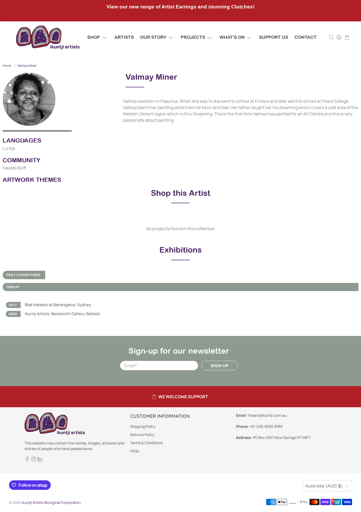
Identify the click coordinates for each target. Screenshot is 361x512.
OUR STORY (153, 37)
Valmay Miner (26, 65)
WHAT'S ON (232, 37)
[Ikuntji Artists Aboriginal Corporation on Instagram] (33, 460)
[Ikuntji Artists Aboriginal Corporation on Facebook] (27, 460)
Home (7, 65)
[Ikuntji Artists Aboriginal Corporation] (48, 37)
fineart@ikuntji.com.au (267, 415)
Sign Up (220, 365)
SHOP (93, 37)
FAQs (134, 450)
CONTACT (305, 37)
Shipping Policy (142, 426)
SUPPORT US (273, 37)
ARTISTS (124, 37)
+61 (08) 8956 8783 (266, 426)
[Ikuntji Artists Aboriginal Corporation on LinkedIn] (39, 460)
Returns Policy (142, 434)
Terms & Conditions (146, 442)
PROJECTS (193, 37)
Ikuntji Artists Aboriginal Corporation (51, 502)
